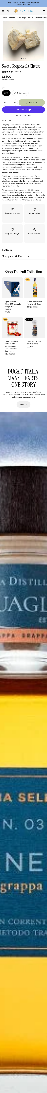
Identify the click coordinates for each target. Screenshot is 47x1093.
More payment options (23, 115)
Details (7, 250)
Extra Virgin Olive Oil (25, 18)
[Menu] (3, 11)
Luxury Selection (8, 18)
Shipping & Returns (15, 256)
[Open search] (8, 11)
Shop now (23, 404)
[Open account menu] (38, 11)
